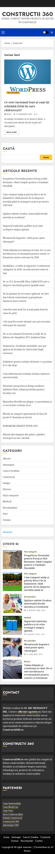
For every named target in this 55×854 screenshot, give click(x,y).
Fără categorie (11, 495)
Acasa (6, 837)
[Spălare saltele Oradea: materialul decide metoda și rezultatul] (12, 603)
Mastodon (7, 532)
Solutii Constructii (12, 817)
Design (6, 483)
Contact (38, 840)
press (9, 114)
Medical (7, 501)
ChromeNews (40, 847)
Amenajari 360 (11, 825)
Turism (7, 519)
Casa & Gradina (30, 837)
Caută (9, 148)
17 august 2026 (34, 610)
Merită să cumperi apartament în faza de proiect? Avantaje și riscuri (25, 415)
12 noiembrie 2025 (24, 114)
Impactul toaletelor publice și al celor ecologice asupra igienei (35, 626)
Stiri (5, 513)
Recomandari (13, 92)
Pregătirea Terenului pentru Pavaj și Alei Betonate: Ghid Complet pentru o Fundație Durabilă (25, 182)
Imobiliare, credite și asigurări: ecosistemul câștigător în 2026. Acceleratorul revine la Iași (26, 269)
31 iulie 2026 (32, 654)
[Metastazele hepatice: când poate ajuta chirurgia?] (12, 647)
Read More (11, 132)
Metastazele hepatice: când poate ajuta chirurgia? (37, 647)
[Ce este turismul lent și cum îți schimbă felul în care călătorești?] (27, 78)
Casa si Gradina (11, 470)
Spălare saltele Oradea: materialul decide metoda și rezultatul (38, 603)
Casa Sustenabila (12, 803)
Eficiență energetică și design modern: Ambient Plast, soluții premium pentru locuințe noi (23, 389)
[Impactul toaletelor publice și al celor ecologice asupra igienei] (12, 625)
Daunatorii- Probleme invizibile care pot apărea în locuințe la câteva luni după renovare (24, 349)
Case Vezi (8, 810)
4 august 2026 (33, 635)
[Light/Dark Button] (46, 32)
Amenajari (8, 464)
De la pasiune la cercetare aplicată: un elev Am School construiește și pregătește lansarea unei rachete (26, 297)
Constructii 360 (27, 14)
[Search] (52, 32)
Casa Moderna (10, 807)
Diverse (7, 489)
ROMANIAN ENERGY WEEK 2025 (20, 425)
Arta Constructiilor (13, 814)
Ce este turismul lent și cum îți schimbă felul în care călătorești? (26, 106)
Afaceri (7, 458)
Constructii (9, 477)
